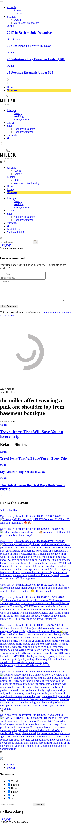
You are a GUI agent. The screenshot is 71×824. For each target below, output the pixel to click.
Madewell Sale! (15, 232)
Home (10, 186)
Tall (13, 795)
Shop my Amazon (23, 219)
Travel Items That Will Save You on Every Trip (33, 458)
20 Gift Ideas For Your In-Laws (29, 46)
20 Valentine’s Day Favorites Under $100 (36, 59)
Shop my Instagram (24, 216)
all (12, 798)
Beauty (18, 201)
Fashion (11, 176)
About (17, 170)
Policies (11, 767)
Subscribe (12, 222)
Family (10, 189)
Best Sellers (13, 229)
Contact (18, 173)
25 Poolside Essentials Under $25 (30, 72)
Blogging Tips (21, 207)
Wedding (19, 204)
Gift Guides (13, 39)
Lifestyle (11, 198)
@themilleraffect (9, 510)
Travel (10, 210)
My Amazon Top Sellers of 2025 (22, 472)
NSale (10, 192)
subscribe (39, 804)
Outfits (10, 25)
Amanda (11, 167)
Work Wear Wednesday (26, 183)
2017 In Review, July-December (29, 32)
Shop (10, 213)
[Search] (35, 242)
